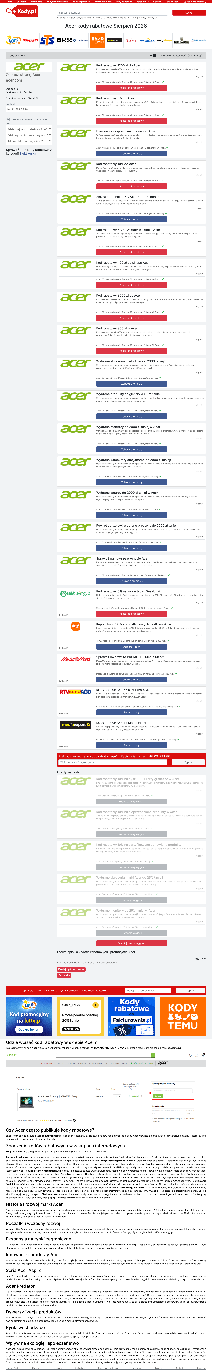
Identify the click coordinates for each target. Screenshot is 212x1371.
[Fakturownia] (198, 40)
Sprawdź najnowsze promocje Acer (122, 558)
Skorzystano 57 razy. (149, 378)
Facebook (136, 1368)
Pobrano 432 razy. (152, 82)
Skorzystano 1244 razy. (156, 575)
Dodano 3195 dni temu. (140, 674)
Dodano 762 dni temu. (132, 82)
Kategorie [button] (142, 1)
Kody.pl (12, 55)
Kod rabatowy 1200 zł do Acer (118, 65)
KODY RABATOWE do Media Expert (122, 723)
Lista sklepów (172, 1)
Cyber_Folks (80, 17)
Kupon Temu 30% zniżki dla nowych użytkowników (133, 624)
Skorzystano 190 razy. (154, 213)
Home (9, 1)
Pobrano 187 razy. (142, 796)
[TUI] (131, 40)
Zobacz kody (131, 712)
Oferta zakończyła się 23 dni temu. (118, 894)
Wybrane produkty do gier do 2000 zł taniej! (128, 394)
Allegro (136, 17)
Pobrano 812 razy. (161, 608)
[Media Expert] (114, 40)
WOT (114, 17)
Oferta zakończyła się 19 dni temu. (118, 861)
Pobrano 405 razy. (152, 279)
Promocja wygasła (131, 900)
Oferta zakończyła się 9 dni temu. (117, 828)
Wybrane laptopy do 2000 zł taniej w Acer (127, 493)
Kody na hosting (124, 1)
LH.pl (89, 17)
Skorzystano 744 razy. (155, 148)
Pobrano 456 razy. (152, 312)
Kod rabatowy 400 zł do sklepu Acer (123, 262)
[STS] (47, 40)
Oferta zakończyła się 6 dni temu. (117, 796)
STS (130, 17)
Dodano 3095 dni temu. (143, 706)
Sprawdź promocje (131, 580)
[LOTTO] (13, 40)
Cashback (22, 1)
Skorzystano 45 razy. (149, 444)
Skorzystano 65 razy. (145, 927)
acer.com (14, 80)
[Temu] (97, 40)
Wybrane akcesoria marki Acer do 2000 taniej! (130, 361)
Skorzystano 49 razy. (145, 894)
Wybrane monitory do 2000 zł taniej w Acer (128, 427)
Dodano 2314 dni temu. (141, 739)
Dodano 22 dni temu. (128, 378)
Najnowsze (36, 1)
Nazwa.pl (106, 17)
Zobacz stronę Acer (23, 74)
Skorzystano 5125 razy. (163, 674)
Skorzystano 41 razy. (148, 509)
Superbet (122, 17)
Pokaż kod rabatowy (131, 87)
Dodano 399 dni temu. (141, 608)
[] (173, 55)
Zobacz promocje (131, 679)
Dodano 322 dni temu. (132, 213)
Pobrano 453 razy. (152, 181)
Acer (23, 55)
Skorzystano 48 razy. (149, 411)
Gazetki (157, 1)
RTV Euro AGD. (103, 706)
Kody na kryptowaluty (57, 1)
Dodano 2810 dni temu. (133, 575)
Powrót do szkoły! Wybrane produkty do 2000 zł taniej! (137, 525)
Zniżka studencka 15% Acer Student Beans (127, 197)
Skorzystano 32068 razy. (165, 739)
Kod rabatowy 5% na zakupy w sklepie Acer (128, 229)
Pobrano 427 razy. (152, 246)
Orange (150, 17)
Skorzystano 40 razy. (149, 542)
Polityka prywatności (108, 1368)
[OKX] (64, 40)
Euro (143, 17)
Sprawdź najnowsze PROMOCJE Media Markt (130, 657)
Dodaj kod (201, 1368)
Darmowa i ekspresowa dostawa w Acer (126, 131)
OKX (157, 17)
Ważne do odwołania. (112, 82)
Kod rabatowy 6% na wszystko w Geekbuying (129, 591)
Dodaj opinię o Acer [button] (71, 969)
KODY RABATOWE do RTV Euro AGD (122, 690)
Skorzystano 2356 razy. (155, 641)
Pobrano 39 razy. (143, 861)
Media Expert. (102, 739)
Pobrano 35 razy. (142, 828)
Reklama (158, 1368)
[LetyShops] (165, 40)
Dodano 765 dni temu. (132, 115)
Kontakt (179, 1368)
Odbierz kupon (131, 646)
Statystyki (80, 1368)
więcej (199, 76)
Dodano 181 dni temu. (133, 641)
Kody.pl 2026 (12, 1368)
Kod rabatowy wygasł (131, 801)
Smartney (61, 17)
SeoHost (97, 17)
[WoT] (181, 40)
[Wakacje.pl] (148, 40)
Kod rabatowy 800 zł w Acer (117, 328)
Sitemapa (57, 1368)
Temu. (99, 641)
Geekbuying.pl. (103, 608)
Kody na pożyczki (81, 1)
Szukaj (189, 12)
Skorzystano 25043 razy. (166, 706)
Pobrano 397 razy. (152, 345)
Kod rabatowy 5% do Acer (115, 98)
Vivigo (70, 17)
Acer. (98, 82)
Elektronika (28, 153)
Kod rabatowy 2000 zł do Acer (118, 295)
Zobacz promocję (131, 153)
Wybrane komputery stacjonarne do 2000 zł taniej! (133, 460)
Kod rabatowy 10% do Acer (116, 164)
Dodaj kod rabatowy (196, 1)
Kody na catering (103, 1)
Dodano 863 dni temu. (132, 246)
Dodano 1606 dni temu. (133, 148)
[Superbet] (30, 40)
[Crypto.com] (81, 40)
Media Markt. (102, 674)
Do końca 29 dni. (110, 378)
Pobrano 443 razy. (152, 115)
